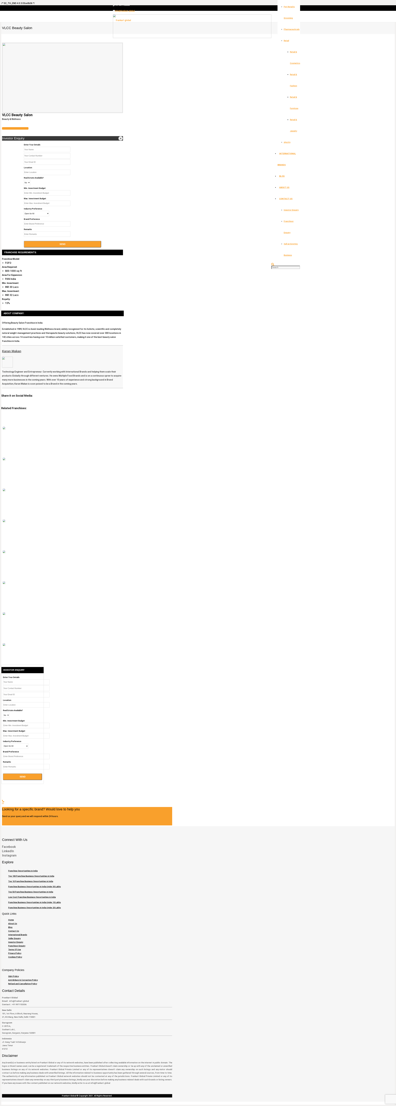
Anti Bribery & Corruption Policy (23, 980)
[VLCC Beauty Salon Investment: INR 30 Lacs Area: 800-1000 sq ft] (4, 459)
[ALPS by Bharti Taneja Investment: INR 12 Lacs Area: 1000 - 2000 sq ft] (4, 552)
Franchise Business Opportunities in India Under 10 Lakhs (34, 902)
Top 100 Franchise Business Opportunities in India (31, 876)
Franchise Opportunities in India (23, 871)
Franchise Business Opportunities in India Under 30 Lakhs (34, 886)
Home (11, 920)
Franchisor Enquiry (16, 946)
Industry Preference (33, 209)
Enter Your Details (32, 145)
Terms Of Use (14, 949)
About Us (12, 923)
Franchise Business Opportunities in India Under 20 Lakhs (34, 907)
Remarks (28, 229)
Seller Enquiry (14, 938)
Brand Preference (32, 219)
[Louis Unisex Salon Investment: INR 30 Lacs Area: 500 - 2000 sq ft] (4, 644)
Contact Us (13, 931)
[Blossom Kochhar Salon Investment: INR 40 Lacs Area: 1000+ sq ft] (4, 490)
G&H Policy (13, 976)
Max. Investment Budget (35, 199)
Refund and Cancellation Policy (22, 984)
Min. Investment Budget (35, 188)
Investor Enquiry (15, 942)
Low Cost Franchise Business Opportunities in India (32, 897)
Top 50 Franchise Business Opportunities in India (30, 892)
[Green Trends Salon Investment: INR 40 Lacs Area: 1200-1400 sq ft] (4, 428)
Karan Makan (11, 351)
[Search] (272, 264)
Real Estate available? (34, 178)
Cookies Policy (15, 957)
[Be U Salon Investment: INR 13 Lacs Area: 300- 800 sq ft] (4, 613)
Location (28, 168)
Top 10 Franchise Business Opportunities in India (30, 881)
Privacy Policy (14, 953)
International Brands (17, 935)
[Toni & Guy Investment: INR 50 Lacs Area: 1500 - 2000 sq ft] (4, 582)
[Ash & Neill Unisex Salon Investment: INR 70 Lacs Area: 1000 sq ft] (4, 521)
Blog (10, 927)
